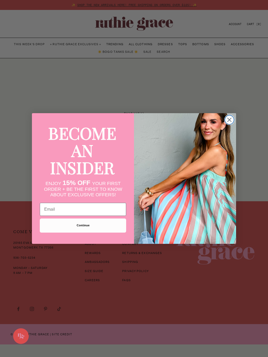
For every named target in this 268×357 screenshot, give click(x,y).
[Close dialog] (229, 119)
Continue (83, 225)
